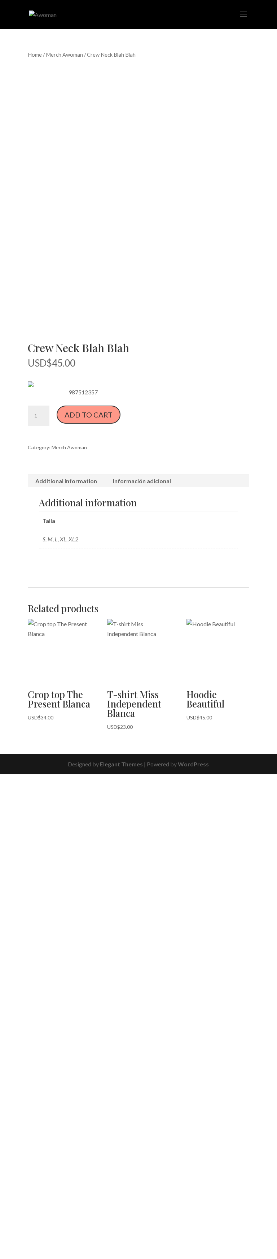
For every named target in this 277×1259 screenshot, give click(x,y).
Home (35, 54)
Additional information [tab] (66, 480)
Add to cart (89, 414)
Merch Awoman (64, 54)
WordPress (193, 764)
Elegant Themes (121, 764)
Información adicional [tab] (142, 480)
